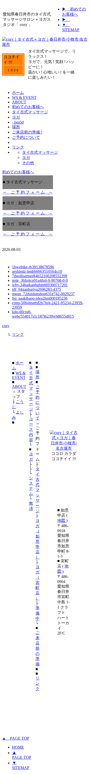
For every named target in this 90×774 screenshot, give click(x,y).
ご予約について (38, 402)
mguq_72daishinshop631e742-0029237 (43, 294)
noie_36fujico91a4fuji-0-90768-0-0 (40, 280)
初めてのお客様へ (18, 172)
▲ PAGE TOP (15, 738)
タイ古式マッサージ (31, 388)
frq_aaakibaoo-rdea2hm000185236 (40, 298)
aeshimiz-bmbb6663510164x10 (37, 271)
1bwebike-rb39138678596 (33, 267)
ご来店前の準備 (38, 648)
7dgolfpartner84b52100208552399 (39, 276)
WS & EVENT (19, 375)
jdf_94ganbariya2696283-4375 (36, 289)
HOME (18, 747)
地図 (61, 520)
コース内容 (31, 429)
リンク (18, 334)
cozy (6, 326)
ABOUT (19, 386)
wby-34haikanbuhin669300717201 (40, 285)
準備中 (38, 613)
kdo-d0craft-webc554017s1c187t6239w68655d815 (43, 314)
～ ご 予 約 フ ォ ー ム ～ (28, 192)
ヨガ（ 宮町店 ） (38, 582)
